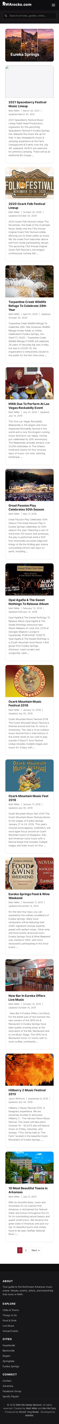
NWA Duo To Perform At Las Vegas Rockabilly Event (29, 406)
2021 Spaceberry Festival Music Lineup (27, 104)
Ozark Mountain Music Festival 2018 (25, 703)
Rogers (6, 1355)
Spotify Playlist (11, 1396)
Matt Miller (14, 110)
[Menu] (53, 5)
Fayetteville (9, 1345)
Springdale (8, 1361)
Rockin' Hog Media (29, 1412)
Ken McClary (49, 1408)
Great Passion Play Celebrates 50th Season (26, 507)
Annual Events (10, 1331)
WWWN (29, 1415)
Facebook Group (12, 1391)
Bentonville (8, 1350)
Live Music (8, 1325)
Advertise (8, 1386)
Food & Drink (10, 1320)
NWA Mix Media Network (29, 1405)
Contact (7, 1380)
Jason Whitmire (17, 1098)
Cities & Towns (11, 1310)
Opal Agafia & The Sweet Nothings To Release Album (29, 602)
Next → (36, 1250)
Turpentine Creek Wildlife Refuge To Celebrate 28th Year (27, 305)
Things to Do (10, 1315)
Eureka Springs (11, 1366)
